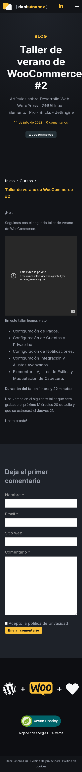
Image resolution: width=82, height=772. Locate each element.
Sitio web (13, 533)
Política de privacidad (45, 761)
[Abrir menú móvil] (77, 6)
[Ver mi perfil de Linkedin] (61, 6)
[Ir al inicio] (25, 6)
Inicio (10, 180)
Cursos (26, 180)
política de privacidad (48, 623)
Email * (11, 514)
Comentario (17, 552)
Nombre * (14, 494)
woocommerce (41, 134)
